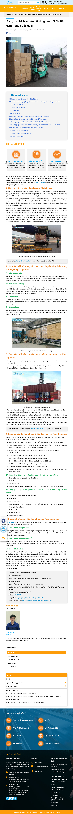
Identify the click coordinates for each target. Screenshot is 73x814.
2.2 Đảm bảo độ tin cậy (17, 107)
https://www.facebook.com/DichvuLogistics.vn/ (37, 601)
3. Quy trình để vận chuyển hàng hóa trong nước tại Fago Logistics (29, 116)
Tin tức (16, 14)
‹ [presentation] (6, 161)
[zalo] (10, 33)
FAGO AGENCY (56, 812)
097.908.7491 (18, 595)
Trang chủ (8, 14)
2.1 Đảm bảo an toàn (16, 105)
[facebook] (7, 33)
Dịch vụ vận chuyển (11, 30)
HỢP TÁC (46, 8)
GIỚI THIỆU (25, 8)
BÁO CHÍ (60, 8)
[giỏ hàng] (42, 2)
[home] (9, 2)
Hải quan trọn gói (22, 30)
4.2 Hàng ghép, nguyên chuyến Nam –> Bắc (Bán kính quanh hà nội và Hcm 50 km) (35, 125)
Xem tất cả (11, 652)
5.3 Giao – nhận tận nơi (17, 136)
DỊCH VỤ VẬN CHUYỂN (10, 7)
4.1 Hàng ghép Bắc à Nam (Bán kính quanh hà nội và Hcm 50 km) (30, 122)
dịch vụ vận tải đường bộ (38, 429)
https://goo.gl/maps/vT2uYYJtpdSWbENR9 (30, 598)
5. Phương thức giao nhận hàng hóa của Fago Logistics (26, 128)
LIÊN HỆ (68, 8)
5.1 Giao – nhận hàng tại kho (19, 130)
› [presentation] (66, 161)
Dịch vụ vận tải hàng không (24, 261)
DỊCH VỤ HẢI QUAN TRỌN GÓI (39, 8)
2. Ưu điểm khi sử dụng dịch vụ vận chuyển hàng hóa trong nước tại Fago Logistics (34, 102)
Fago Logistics (40, 183)
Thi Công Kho (32, 30)
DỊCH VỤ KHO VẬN (31, 8)
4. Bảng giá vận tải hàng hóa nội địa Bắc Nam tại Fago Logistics (28, 119)
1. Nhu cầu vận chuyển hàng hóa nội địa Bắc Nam (24, 99)
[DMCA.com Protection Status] (11, 798)
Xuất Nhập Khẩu (41, 30)
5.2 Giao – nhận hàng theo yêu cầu (20, 133)
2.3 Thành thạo (14, 110)
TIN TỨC (53, 8)
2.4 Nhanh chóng (15, 113)
